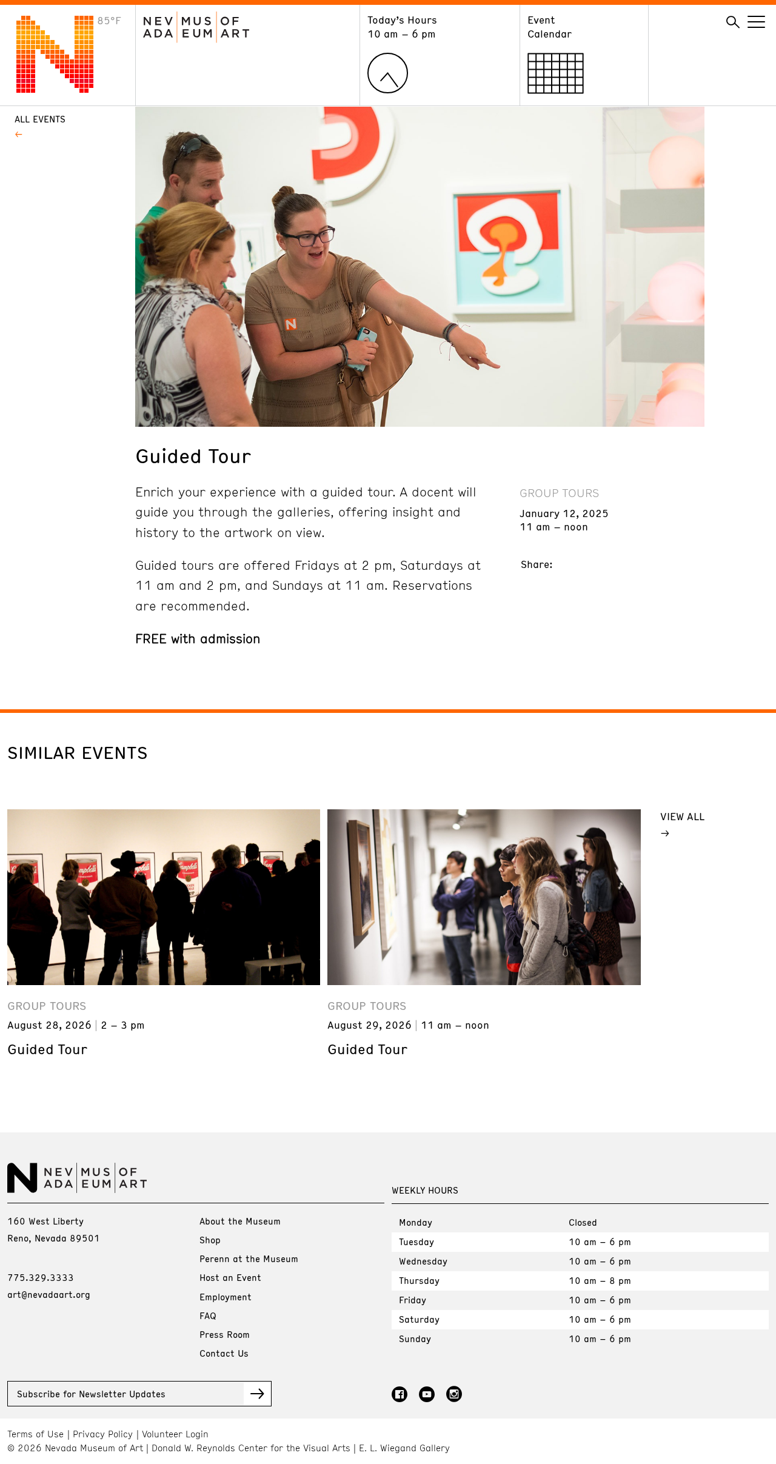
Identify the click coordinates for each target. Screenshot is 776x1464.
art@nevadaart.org (48, 1294)
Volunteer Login (175, 1434)
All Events (40, 119)
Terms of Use (35, 1434)
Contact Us (224, 1353)
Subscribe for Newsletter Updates (91, 1394)
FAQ (207, 1315)
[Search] (733, 22)
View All (682, 816)
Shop (210, 1239)
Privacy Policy (103, 1434)
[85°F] (64, 89)
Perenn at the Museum (248, 1258)
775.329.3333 (40, 1277)
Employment (225, 1296)
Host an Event (230, 1277)
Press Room (224, 1334)
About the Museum (240, 1220)
